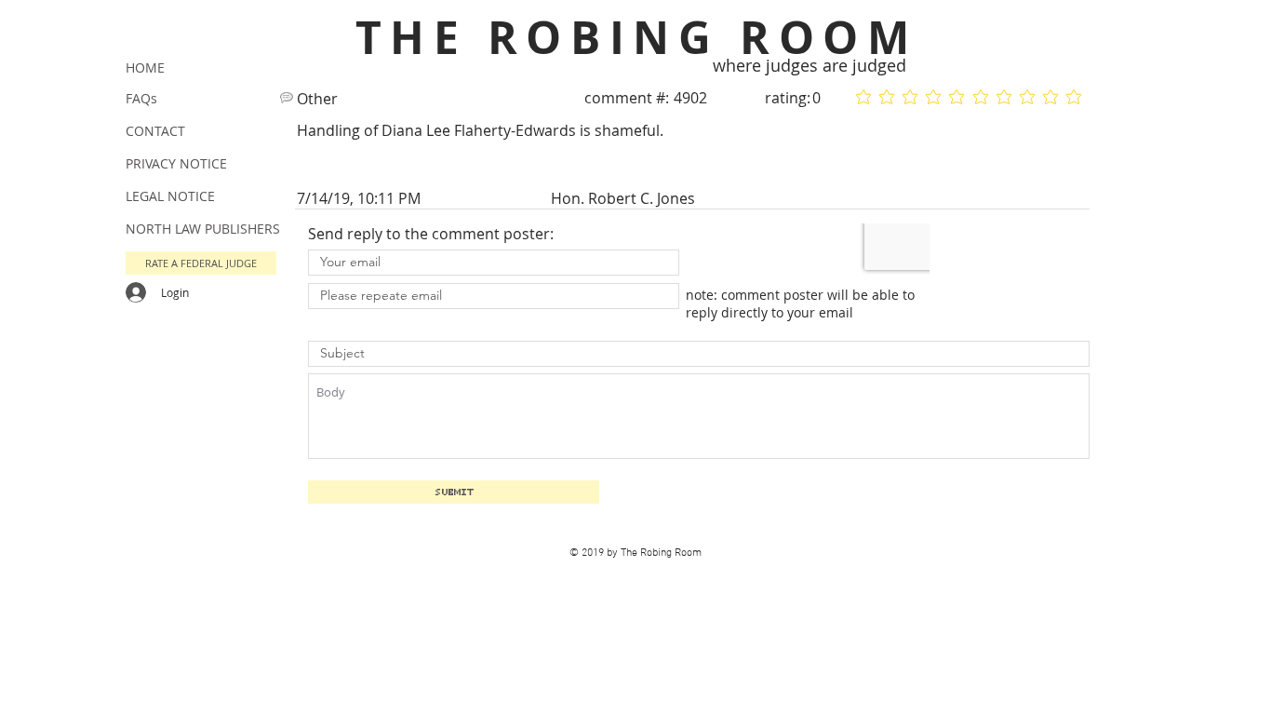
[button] (201, 263)
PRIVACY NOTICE (176, 163)
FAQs (141, 98)
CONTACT (155, 131)
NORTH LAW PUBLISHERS (203, 228)
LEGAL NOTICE (170, 196)
